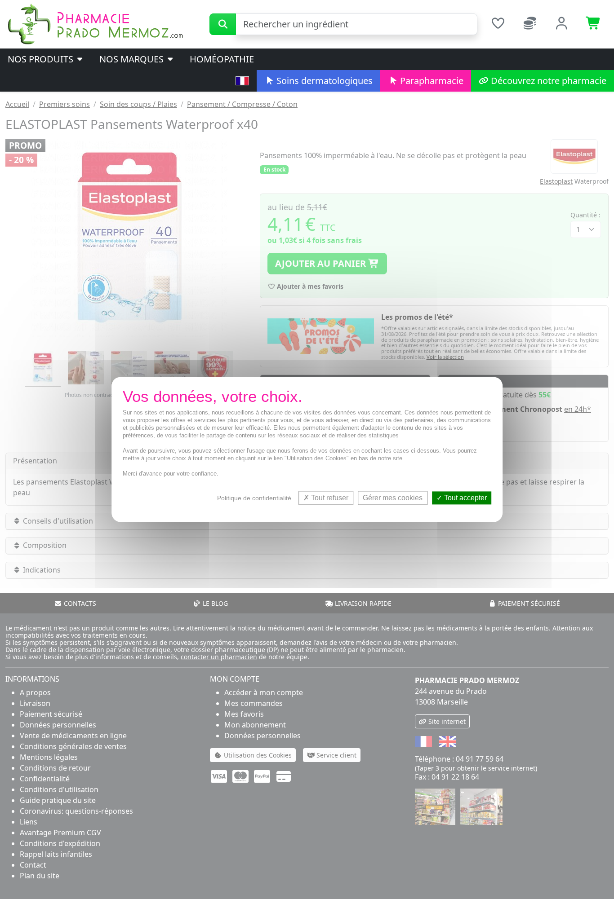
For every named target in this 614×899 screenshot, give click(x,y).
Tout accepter (464, 498)
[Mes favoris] (498, 24)
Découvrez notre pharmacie (547, 81)
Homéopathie (222, 59)
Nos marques (132, 59)
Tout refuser (328, 498)
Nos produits (42, 59)
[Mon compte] (562, 24)
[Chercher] (222, 24)
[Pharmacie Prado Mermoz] (95, 23)
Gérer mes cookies (393, 498)
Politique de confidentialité (254, 498)
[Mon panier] (593, 24)
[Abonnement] (530, 24)
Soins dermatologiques (323, 81)
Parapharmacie (430, 81)
